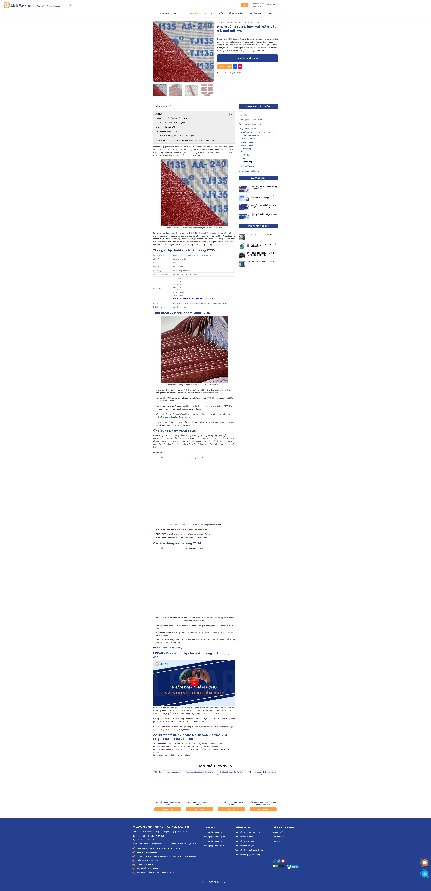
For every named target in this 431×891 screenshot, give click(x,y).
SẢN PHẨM (194, 13)
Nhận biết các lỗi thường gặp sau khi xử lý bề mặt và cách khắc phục (264, 215)
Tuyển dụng (255, 13)
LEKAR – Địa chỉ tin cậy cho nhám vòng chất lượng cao (176, 136)
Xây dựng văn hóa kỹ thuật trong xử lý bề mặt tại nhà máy (263, 206)
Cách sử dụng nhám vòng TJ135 (168, 131)
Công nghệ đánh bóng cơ (234, 22)
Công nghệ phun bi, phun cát (251, 171)
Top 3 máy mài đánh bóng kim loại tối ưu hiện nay (264, 188)
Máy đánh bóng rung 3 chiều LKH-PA (231, 803)
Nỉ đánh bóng (246, 149)
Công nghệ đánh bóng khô (250, 124)
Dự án (221, 13)
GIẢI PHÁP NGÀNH (236, 13)
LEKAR (181, 707)
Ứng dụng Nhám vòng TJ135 (166, 127)
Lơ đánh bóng (246, 155)
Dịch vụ (208, 13)
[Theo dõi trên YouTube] (283, 861)
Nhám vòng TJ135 (161, 146)
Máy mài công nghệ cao (250, 135)
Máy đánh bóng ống (248, 145)
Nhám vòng (255, 22)
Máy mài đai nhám (248, 139)
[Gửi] (244, 5)
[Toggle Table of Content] (230, 114)
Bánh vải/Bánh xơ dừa (249, 166)
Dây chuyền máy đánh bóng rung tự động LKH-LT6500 (263, 803)
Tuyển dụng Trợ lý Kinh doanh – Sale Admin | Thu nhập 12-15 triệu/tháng (263, 197)
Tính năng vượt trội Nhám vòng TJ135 (170, 122)
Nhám (247, 22)
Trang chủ (163, 13)
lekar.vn (188, 755)
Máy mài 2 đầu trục (248, 142)
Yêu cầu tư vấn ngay (247, 58)
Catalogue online (258, 3)
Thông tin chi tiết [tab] (163, 107)
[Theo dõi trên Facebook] (275, 861)
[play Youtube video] (194, 683)
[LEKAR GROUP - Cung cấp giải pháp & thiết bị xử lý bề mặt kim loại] (33, 5)
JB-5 (190, 233)
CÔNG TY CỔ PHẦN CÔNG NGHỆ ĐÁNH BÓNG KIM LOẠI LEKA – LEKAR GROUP (186, 140)
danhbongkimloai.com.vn (172, 755)
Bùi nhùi (244, 152)
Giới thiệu (178, 13)
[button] (156, 79)
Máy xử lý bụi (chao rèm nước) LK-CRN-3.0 (257, 132)
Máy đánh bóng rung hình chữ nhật (168, 803)
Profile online (257, 6)
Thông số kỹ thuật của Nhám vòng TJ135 (171, 118)
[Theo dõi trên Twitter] (279, 861)
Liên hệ (269, 13)
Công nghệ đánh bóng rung (250, 120)
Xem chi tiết (168, 809)
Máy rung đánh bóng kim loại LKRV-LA (199, 803)
